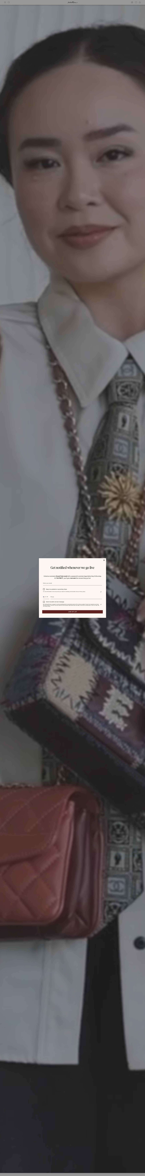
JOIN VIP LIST (72, 612)
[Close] (104, 560)
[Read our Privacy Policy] (101, 592)
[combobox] (46, 597)
